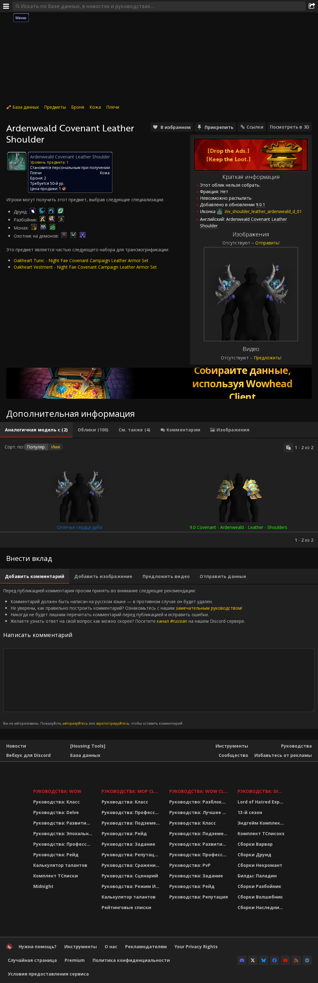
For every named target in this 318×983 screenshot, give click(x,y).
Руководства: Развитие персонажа (63, 823)
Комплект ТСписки (55, 876)
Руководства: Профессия (63, 844)
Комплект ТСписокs (261, 833)
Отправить (267, 243)
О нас (111, 946)
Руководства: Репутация (131, 855)
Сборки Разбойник (259, 886)
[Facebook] (274, 960)
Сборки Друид (254, 855)
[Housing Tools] (87, 746)
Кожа (95, 107)
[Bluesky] (263, 960)
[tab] (36, 430)
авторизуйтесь (75, 723)
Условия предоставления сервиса (48, 974)
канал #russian (172, 621)
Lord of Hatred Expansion (262, 802)
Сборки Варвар (255, 844)
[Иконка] (16, 161)
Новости (16, 746)
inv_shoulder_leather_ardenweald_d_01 (263, 211)
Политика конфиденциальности (131, 960)
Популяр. (36, 447)
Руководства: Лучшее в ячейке (199, 812)
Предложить (267, 358)
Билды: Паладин (257, 876)
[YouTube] (285, 960)
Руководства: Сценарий (130, 876)
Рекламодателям (146, 946)
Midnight (43, 886)
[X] (252, 960)
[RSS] (296, 960)
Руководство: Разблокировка (199, 802)
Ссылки (255, 127)
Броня (77, 107)
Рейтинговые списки (126, 907)
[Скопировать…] (288, 447)
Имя (55, 447)
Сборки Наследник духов (262, 907)
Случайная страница (32, 960)
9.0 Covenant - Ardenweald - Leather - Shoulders (238, 527)
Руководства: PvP (190, 865)
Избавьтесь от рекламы (283, 755)
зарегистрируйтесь (112, 723)
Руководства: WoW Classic (199, 791)
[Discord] (242, 960)
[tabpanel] (159, 493)
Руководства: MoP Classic (131, 791)
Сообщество (233, 755)
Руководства (296, 746)
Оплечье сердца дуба (79, 527)
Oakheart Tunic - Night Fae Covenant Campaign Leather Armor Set (81, 260)
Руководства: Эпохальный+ (63, 833)
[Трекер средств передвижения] (159, 383)
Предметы (55, 107)
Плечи (112, 107)
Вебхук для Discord (28, 755)
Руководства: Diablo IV (262, 791)
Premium (75, 960)
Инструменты (232, 746)
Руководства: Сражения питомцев (131, 865)
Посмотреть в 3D (289, 127)
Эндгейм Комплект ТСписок (262, 823)
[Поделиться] (312, 6)
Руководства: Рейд (56, 855)
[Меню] (6, 6)
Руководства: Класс (56, 802)
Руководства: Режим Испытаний (131, 886)
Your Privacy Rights (196, 946)
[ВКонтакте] (307, 960)
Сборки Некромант (260, 865)
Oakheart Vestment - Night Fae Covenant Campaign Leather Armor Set (85, 267)
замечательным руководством (208, 608)
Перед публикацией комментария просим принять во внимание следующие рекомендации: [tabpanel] (124, 656)
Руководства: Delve (56, 812)
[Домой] (9, 948)
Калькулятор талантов (60, 865)
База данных (25, 107)
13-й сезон (250, 812)
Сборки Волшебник (260, 897)
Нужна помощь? (38, 946)
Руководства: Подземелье (131, 823)
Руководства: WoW (57, 791)
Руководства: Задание (128, 844)
